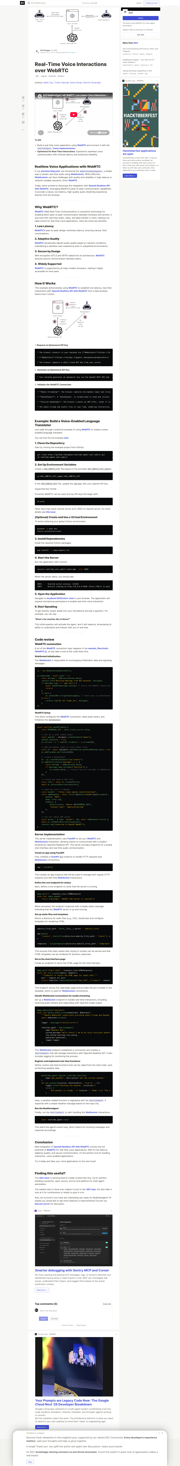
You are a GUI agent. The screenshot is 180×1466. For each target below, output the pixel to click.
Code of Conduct (67, 1325)
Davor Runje (76, 82)
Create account (151, 3)
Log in (138, 3)
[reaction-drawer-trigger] (23, 98)
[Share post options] (23, 130)
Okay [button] (30, 1462)
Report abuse (81, 1325)
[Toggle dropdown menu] (111, 1211)
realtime (52, 76)
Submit (43, 1319)
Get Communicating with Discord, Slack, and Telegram (140, 51)
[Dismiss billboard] (162, 1433)
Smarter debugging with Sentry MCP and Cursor (72, 1270)
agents (44, 76)
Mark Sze (48, 82)
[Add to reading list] (23, 115)
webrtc (61, 76)
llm (37, 76)
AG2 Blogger (45, 50)
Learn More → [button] (129, 176)
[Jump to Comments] (23, 107)
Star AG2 (140, 35)
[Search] (29, 3)
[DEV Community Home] (22, 3)
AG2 (55, 50)
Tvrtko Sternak (61, 82)
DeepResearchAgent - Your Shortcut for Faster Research (138, 62)
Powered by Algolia (88, 3)
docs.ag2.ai (72, 52)
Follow (140, 18)
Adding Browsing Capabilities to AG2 (137, 72)
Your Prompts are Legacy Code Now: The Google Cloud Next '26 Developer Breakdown (72, 1402)
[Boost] (23, 122)
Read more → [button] (42, 1290)
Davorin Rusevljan (92, 82)
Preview (54, 1319)
